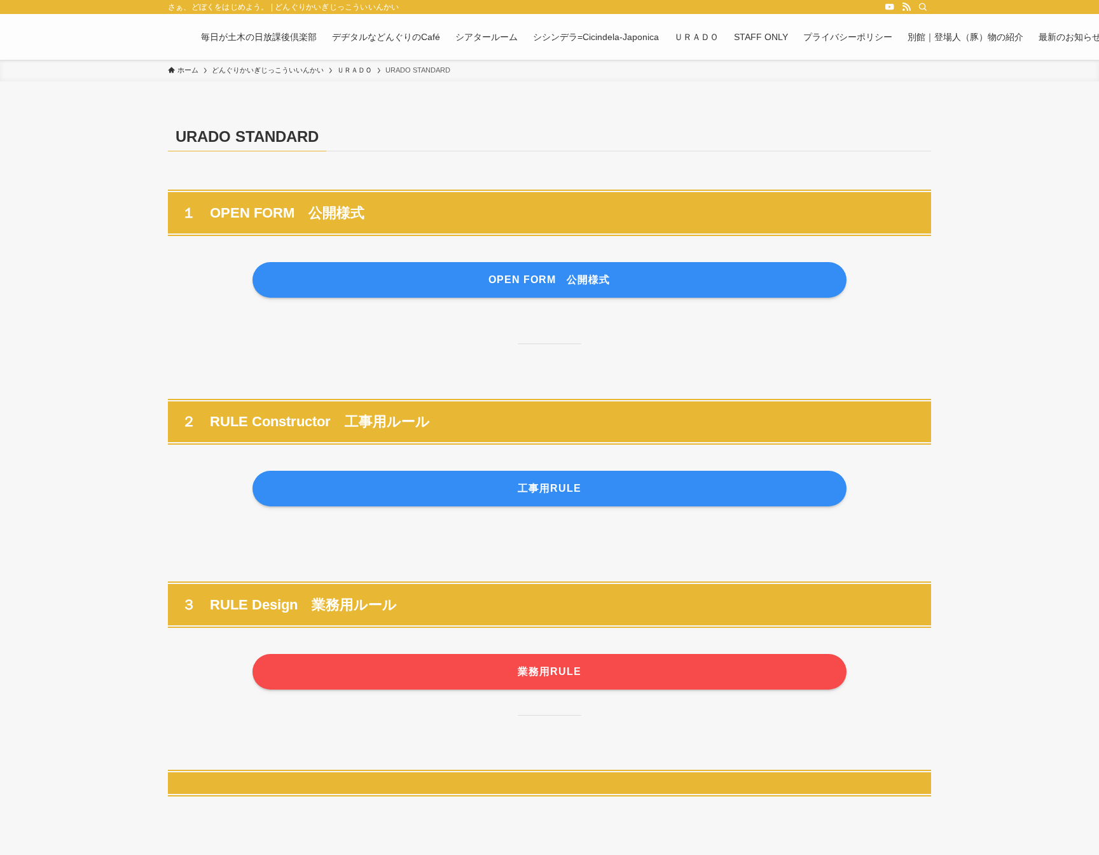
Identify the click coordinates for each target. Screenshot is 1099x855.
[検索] (923, 7)
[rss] (906, 7)
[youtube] (889, 7)
